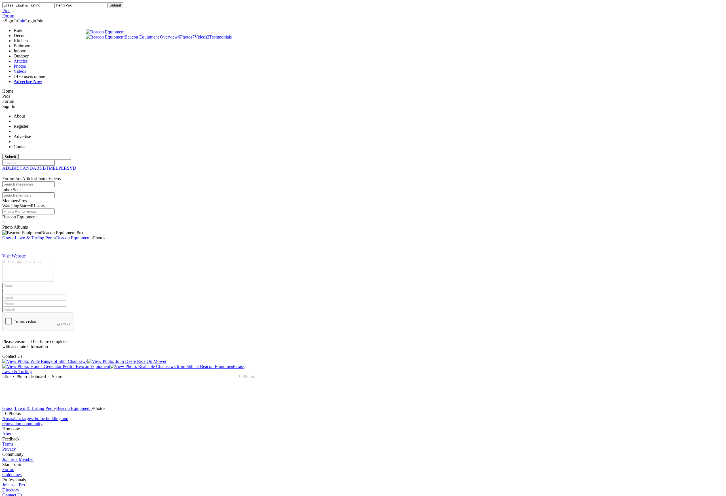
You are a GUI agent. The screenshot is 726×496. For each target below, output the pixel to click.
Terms (7, 444)
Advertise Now (28, 81)
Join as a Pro (13, 484)
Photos (20, 66)
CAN (24, 168)
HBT (44, 168)
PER (62, 168)
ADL (7, 168)
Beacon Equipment (142, 37)
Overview (169, 37)
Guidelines (12, 474)
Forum (8, 469)
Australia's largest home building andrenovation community (35, 421)
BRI (16, 168)
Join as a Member (18, 459)
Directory (10, 490)
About (8, 433)
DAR (34, 168)
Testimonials (219, 37)
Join (21, 20)
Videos (20, 71)
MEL (53, 168)
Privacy (9, 449)
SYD (71, 168)
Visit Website (14, 256)
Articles (21, 61)
